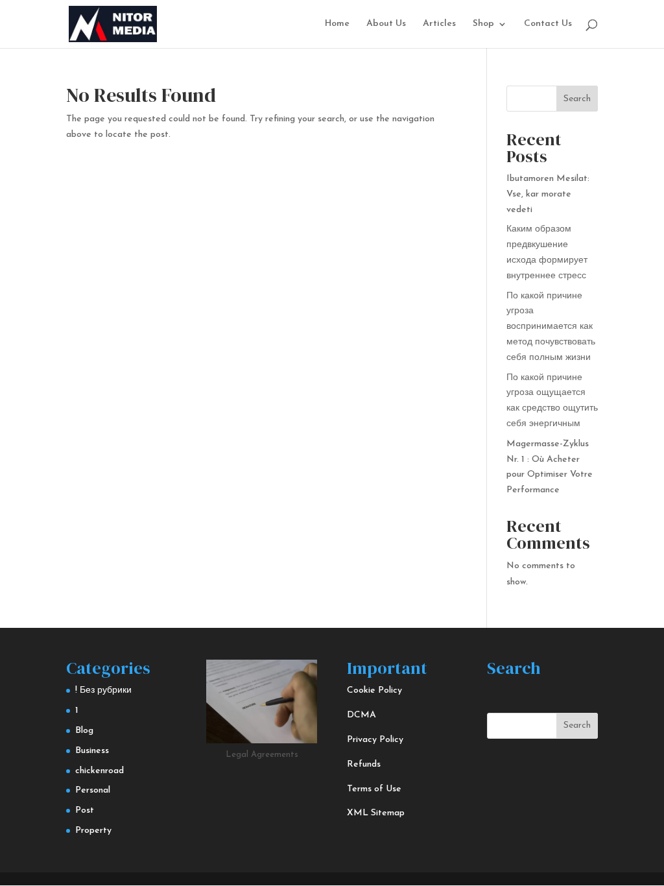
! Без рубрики (103, 690)
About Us (386, 24)
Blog (84, 731)
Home (337, 24)
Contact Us (548, 24)
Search (577, 99)
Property (93, 830)
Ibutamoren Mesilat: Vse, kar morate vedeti (547, 194)
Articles (439, 24)
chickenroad (99, 771)
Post (84, 810)
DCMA (361, 715)
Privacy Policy (375, 740)
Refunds (364, 764)
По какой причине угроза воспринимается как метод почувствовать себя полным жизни (550, 327)
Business (92, 751)
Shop (483, 24)
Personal (92, 790)
